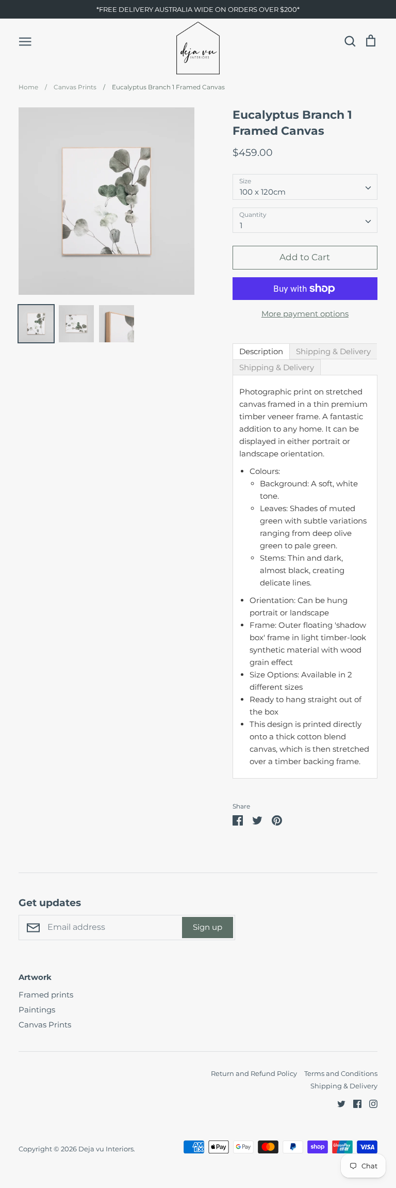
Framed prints (46, 995)
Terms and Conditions (340, 1073)
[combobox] (305, 187)
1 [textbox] (241, 225)
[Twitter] (337, 1103)
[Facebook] (353, 1103)
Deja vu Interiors (106, 1149)
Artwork (35, 977)
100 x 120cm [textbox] (263, 192)
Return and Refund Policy (254, 1073)
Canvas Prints (45, 1024)
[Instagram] (369, 1103)
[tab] (261, 351)
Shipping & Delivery (343, 1086)
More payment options (305, 314)
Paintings (37, 1010)
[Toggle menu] (25, 40)
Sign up (207, 927)
